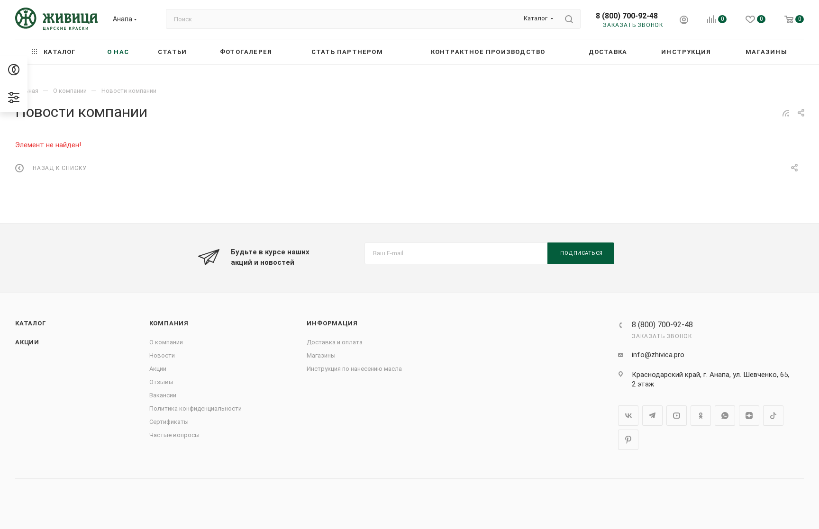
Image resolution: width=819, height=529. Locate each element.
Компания (169, 323)
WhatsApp (725, 415)
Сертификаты (169, 421)
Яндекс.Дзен (749, 415)
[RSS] (786, 113)
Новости (162, 355)
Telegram (652, 415)
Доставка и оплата (335, 342)
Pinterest (628, 440)
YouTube (676, 415)
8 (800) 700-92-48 (627, 15)
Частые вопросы (174, 435)
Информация (332, 323)
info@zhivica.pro (658, 354)
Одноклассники (701, 415)
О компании (166, 342)
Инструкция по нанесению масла (354, 368)
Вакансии (162, 395)
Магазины (321, 355)
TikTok (773, 415)
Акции (27, 342)
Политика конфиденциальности (195, 408)
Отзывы (161, 382)
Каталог (30, 323)
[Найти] (569, 19)
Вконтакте (628, 415)
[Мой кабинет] (684, 21)
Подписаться (581, 253)
